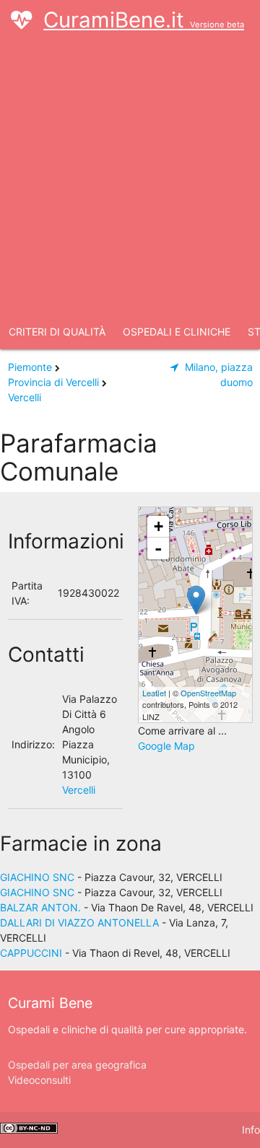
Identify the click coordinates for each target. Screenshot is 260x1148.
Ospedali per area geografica (77, 1065)
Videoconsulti (39, 1080)
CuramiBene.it (143, 19)
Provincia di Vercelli (53, 382)
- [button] (158, 548)
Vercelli (24, 397)
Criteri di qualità (57, 331)
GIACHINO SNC (37, 877)
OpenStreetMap (208, 692)
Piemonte (30, 367)
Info (251, 1129)
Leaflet (154, 692)
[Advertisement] (130, 177)
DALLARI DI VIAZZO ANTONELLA (79, 922)
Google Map (166, 746)
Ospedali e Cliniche (176, 331)
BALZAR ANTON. (40, 907)
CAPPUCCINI (31, 953)
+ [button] (158, 526)
